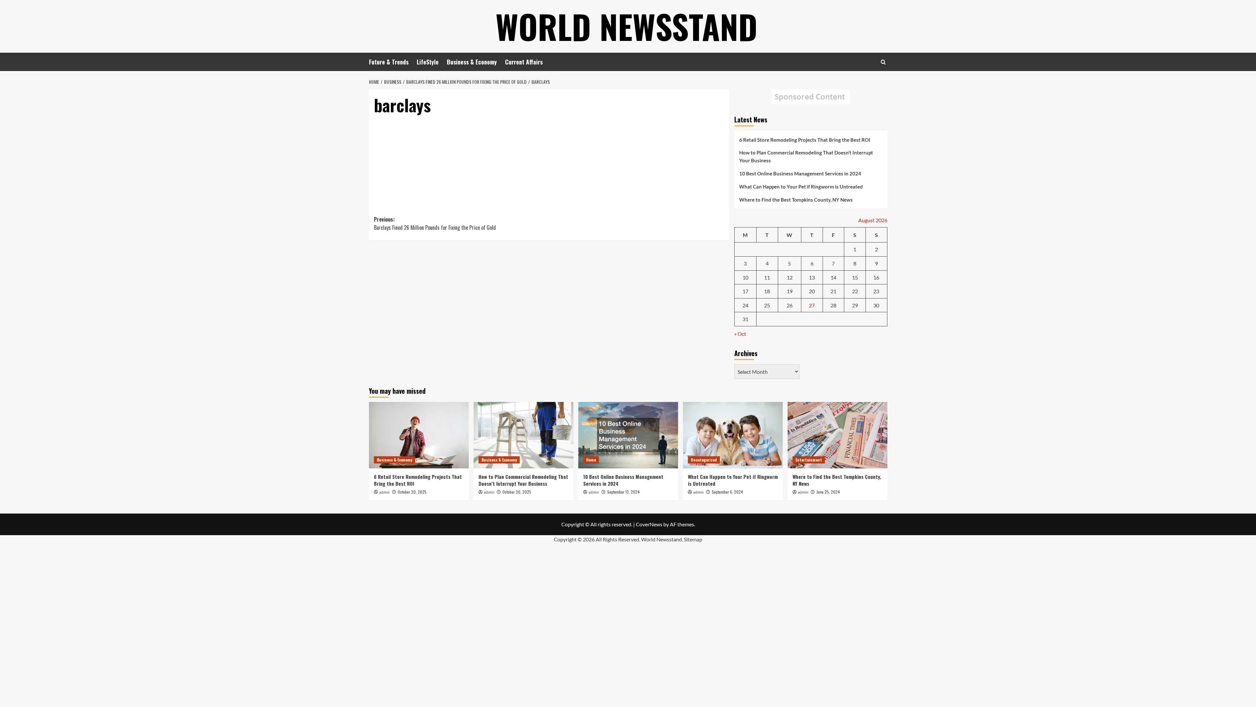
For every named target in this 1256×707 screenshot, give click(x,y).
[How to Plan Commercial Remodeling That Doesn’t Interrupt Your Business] (523, 435)
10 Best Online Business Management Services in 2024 (800, 173)
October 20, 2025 (412, 492)
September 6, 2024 (727, 492)
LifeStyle (428, 62)
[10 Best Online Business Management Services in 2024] (628, 435)
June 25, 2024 (828, 492)
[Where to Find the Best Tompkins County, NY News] (837, 435)
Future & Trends (389, 62)
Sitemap (693, 539)
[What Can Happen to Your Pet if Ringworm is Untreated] (733, 435)
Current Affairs (524, 62)
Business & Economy (472, 62)
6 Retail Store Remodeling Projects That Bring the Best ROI (804, 140)
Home (591, 459)
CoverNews (649, 524)
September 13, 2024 (623, 492)
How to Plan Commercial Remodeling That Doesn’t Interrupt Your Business (806, 156)
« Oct (740, 334)
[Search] (883, 62)
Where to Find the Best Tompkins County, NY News (796, 200)
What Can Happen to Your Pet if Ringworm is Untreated (801, 187)
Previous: (435, 223)
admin (384, 492)
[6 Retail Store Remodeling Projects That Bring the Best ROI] (419, 435)
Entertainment (808, 459)
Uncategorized (704, 459)
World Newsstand (627, 26)
